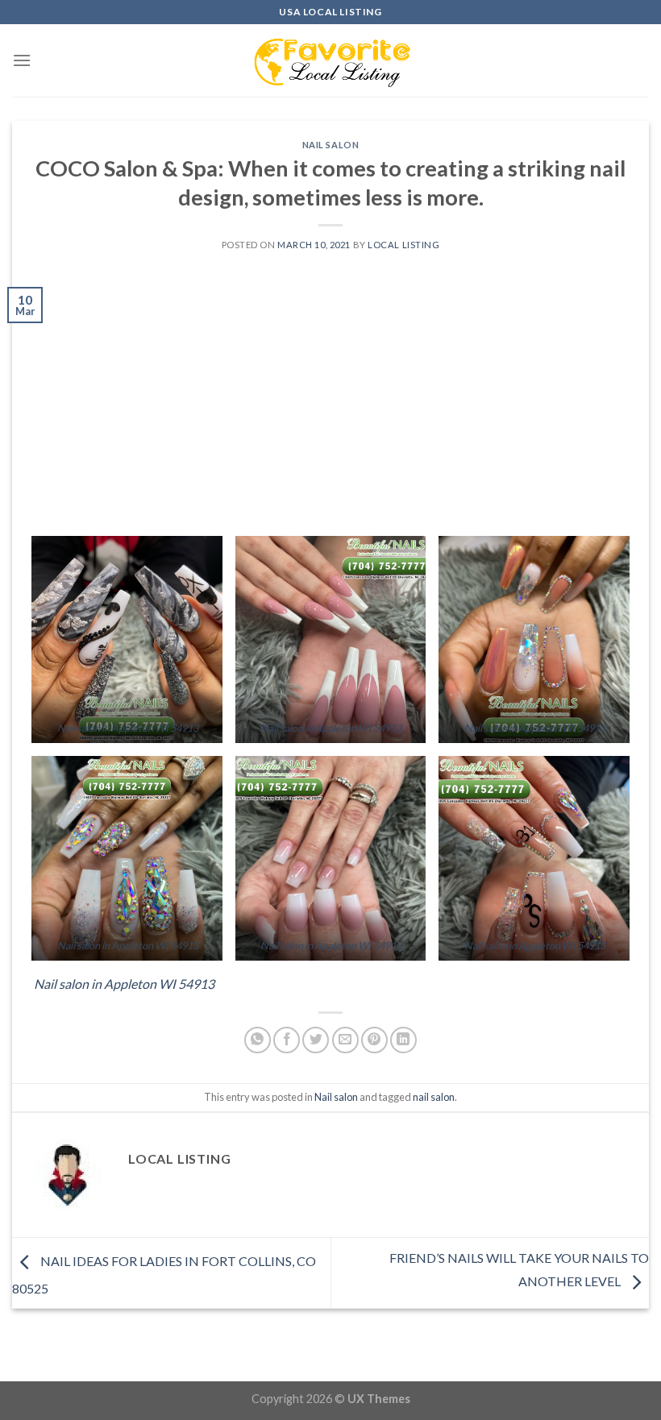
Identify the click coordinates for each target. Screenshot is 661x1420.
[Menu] (21, 60)
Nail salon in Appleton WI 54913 (127, 727)
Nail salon (331, 144)
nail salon (434, 1096)
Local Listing (403, 244)
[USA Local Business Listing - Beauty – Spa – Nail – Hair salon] (330, 60)
